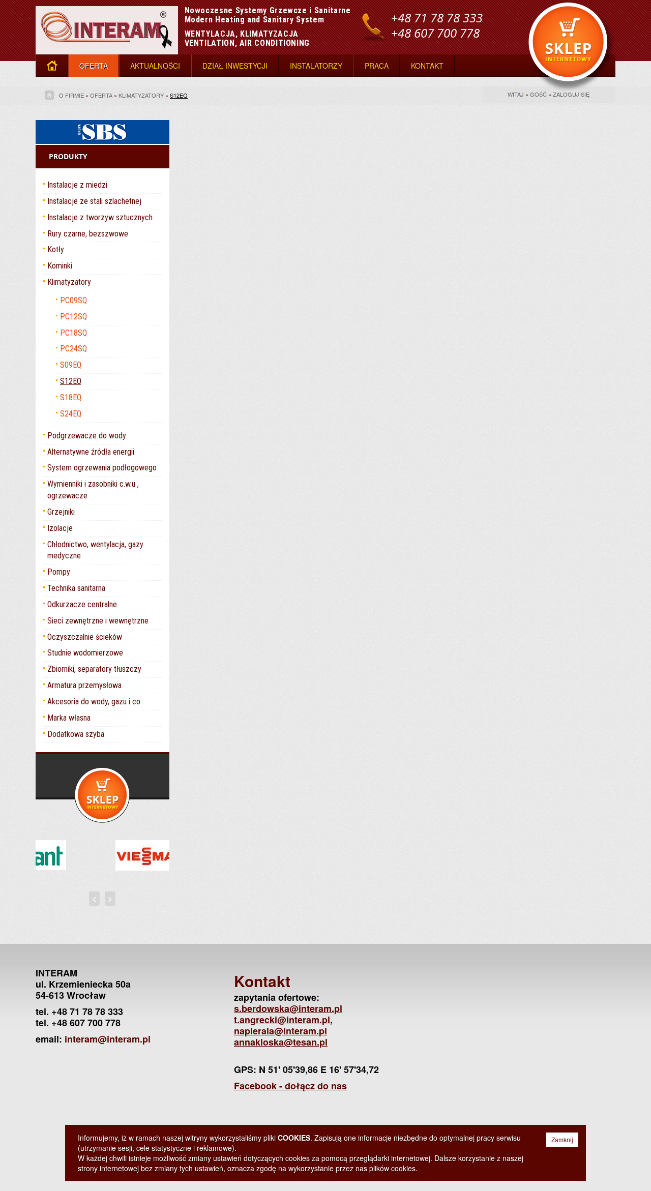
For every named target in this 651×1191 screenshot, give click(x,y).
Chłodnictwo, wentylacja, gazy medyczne (95, 550)
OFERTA (93, 66)
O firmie (71, 95)
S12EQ (179, 95)
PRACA (377, 66)
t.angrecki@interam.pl (282, 1019)
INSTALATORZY (316, 66)
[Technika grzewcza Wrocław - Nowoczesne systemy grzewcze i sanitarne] (107, 26)
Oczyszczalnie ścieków (84, 637)
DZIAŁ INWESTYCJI (235, 66)
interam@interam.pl (108, 1039)
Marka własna (69, 718)
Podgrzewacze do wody (86, 435)
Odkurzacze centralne (82, 604)
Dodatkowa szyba (75, 734)
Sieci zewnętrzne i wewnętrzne (98, 621)
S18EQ (70, 397)
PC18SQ (73, 333)
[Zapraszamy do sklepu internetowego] (571, 46)
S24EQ (70, 414)
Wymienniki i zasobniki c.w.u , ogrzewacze (93, 489)
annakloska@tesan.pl (281, 1042)
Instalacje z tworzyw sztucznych (100, 217)
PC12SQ (73, 316)
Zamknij (562, 1139)
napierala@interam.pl (280, 1030)
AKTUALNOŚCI (155, 66)
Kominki (59, 266)
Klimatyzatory (141, 95)
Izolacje (60, 528)
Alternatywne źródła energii (90, 452)
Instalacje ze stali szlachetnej (94, 201)
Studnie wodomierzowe (85, 653)
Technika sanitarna (76, 588)
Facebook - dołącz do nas (290, 1085)
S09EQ (70, 365)
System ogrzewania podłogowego (102, 467)
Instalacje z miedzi (77, 185)
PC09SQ (73, 300)
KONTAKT (427, 66)
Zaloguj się (571, 94)
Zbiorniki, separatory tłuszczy (94, 669)
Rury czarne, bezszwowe (87, 234)
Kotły (55, 249)
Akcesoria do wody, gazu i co (93, 701)
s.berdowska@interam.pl (288, 1008)
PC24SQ (73, 348)
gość (538, 94)
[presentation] (94, 898)
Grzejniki (61, 512)
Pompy (58, 572)
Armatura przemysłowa (84, 685)
